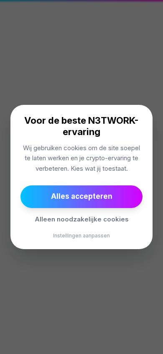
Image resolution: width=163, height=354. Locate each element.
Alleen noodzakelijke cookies (82, 219)
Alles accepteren (81, 196)
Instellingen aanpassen (81, 235)
